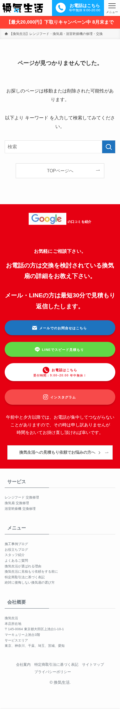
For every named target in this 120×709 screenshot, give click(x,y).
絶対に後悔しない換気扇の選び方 (30, 582)
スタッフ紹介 (15, 555)
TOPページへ (60, 170)
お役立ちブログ (16, 549)
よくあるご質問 (16, 560)
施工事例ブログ (16, 544)
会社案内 (23, 664)
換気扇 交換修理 (17, 503)
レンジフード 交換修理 (22, 497)
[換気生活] (22, 8)
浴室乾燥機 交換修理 (20, 508)
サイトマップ (93, 664)
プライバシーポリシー (52, 672)
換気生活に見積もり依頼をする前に (31, 571)
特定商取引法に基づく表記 (25, 577)
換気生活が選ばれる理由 (23, 566)
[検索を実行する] (108, 146)
